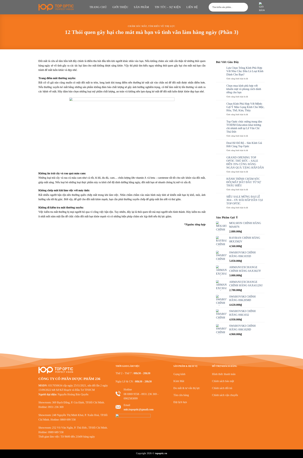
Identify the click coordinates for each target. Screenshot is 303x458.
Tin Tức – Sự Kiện (168, 7)
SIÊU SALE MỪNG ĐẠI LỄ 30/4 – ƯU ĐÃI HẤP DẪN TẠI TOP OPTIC (244, 200)
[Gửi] (244, 7)
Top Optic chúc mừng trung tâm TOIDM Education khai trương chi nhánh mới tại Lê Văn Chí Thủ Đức (244, 126)
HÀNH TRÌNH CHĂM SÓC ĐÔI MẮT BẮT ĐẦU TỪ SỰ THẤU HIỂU (243, 182)
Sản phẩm (141, 7)
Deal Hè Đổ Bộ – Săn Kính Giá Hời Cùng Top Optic (244, 144)
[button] (253, 7)
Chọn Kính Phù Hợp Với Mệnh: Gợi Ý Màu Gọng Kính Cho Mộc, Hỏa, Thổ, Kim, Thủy (245, 107)
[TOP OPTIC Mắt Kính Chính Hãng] (55, 7)
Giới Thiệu (120, 7)
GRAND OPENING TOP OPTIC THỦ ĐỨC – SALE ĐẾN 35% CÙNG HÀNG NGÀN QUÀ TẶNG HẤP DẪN (245, 162)
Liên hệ (192, 7)
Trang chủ (98, 7)
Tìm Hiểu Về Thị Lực (161, 26)
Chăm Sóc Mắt (137, 26)
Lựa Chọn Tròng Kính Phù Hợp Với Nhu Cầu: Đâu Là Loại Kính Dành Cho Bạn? (244, 71)
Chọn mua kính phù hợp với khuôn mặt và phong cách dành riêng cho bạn (243, 89)
